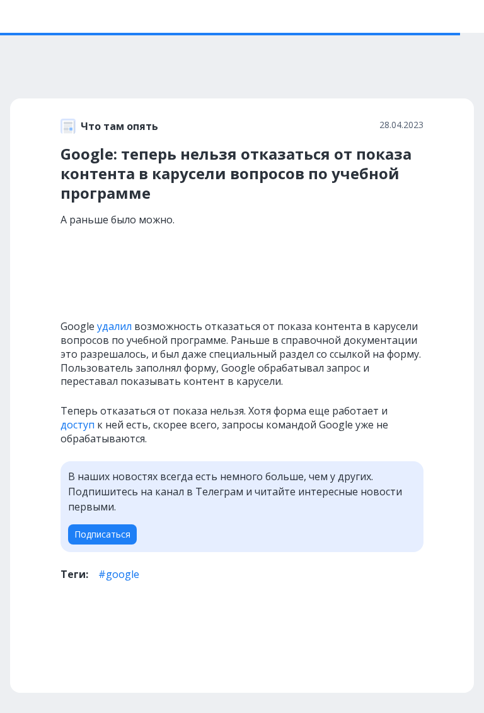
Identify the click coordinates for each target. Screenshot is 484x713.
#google (118, 574)
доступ (77, 425)
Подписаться (102, 534)
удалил (114, 326)
